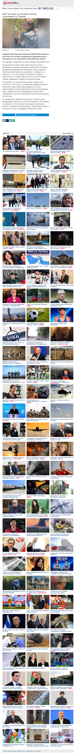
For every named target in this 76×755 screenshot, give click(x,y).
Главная (5, 751)
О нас (34, 751)
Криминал (16, 8)
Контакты (35, 8)
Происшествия (28, 8)
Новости (4, 8)
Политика (10, 8)
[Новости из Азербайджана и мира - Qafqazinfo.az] (11, 3)
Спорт (21, 8)
